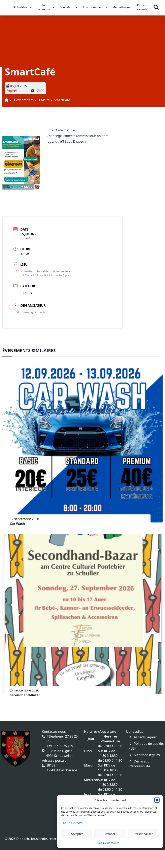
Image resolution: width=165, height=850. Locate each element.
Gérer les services (73, 823)
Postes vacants (142, 7)
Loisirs (44, 100)
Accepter (77, 834)
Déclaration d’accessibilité (140, 763)
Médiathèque (121, 7)
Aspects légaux (145, 737)
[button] (157, 800)
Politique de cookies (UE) (146, 746)
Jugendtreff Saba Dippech (66, 141)
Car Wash (17, 523)
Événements (24, 100)
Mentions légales (146, 755)
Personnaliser (143, 834)
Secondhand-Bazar (25, 695)
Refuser (110, 834)
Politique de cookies (108, 843)
